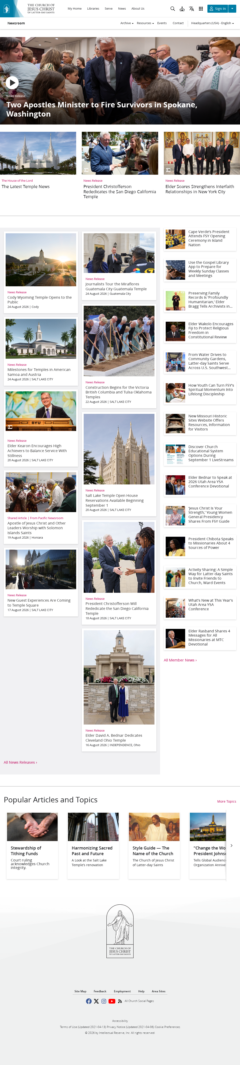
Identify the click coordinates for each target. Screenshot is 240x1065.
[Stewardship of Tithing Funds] (32, 839)
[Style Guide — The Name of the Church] (154, 839)
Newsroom (16, 23)
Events (162, 23)
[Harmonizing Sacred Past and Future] (93, 839)
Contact (178, 23)
